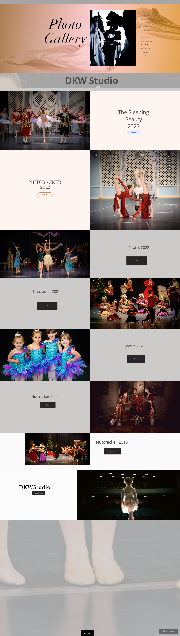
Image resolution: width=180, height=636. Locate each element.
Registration (145, 56)
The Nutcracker (146, 37)
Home (146, 12)
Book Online (146, 16)
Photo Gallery (145, 45)
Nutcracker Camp (145, 19)
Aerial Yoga (145, 30)
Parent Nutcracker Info (145, 34)
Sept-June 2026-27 (145, 23)
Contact (145, 52)
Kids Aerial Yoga (145, 48)
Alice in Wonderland (145, 41)
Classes (145, 27)
